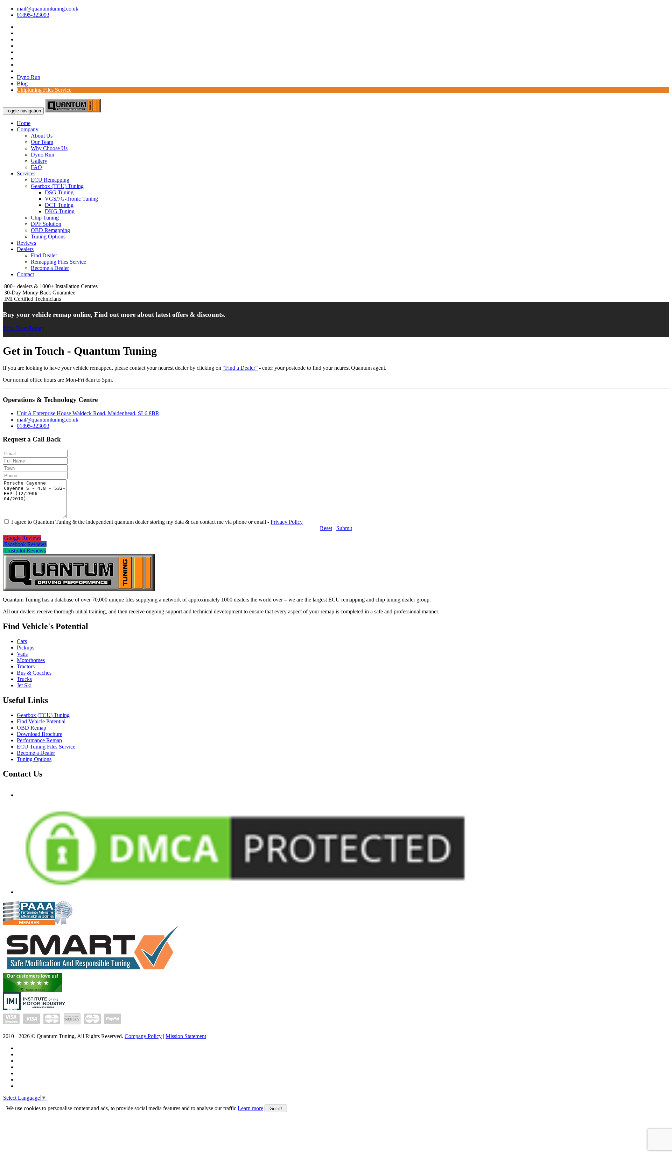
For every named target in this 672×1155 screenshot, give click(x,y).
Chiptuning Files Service (44, 90)
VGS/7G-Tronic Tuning (71, 199)
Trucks (24, 679)
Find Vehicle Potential (41, 721)
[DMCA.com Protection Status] (245, 892)
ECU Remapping (50, 180)
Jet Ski (24, 685)
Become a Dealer (50, 268)
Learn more (250, 1108)
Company (27, 129)
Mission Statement (186, 1036)
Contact (25, 274)
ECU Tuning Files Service (46, 747)
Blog (22, 83)
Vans (22, 654)
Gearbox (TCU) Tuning (57, 186)
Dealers (25, 249)
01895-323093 (33, 15)
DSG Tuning (59, 192)
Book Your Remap (23, 328)
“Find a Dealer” (240, 368)
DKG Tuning (60, 211)
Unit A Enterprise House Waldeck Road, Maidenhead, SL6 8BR (88, 413)
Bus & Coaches (34, 673)
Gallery (39, 161)
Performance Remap (39, 740)
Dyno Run (28, 77)
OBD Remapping (50, 230)
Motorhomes (31, 660)
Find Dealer (44, 255)
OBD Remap (31, 728)
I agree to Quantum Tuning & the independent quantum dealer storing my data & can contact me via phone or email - (156, 522)
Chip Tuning (45, 218)
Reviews (26, 243)
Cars (22, 641)
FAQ (36, 167)
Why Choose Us (49, 148)
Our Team (42, 142)
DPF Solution (46, 224)
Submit (344, 528)
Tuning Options (48, 236)
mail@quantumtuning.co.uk (47, 9)
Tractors (26, 666)
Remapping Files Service (58, 262)
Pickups (25, 647)
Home (23, 123)
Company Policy (143, 1036)
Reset (326, 528)
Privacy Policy (287, 522)
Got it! (276, 1108)
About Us (41, 136)
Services (26, 173)
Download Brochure (39, 734)
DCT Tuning (59, 205)
